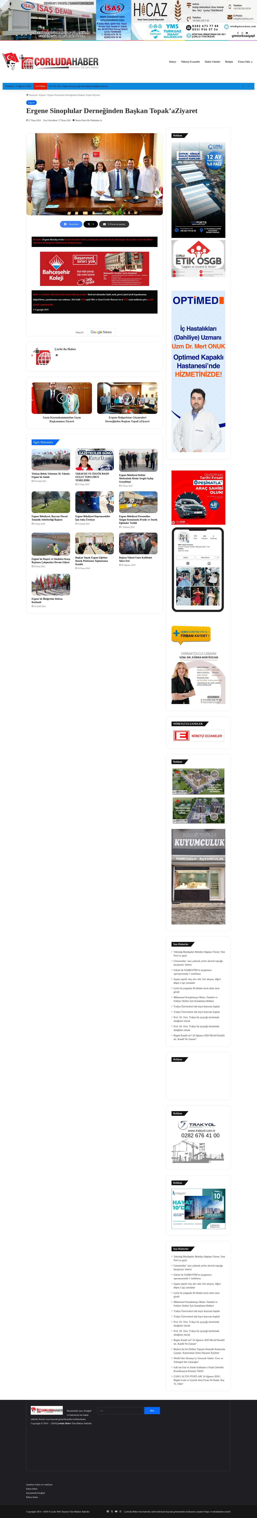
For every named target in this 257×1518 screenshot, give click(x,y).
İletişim (229, 61)
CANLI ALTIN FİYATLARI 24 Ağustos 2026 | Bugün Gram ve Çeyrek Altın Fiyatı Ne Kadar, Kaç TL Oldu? (199, 1380)
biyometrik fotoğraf (35, 1493)
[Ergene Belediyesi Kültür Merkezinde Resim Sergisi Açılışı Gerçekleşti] (138, 460)
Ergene (42, 95)
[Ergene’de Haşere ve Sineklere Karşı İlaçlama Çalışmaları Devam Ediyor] (51, 544)
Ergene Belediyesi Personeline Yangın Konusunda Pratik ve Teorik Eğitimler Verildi (138, 519)
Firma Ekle (244, 61)
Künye (172, 61)
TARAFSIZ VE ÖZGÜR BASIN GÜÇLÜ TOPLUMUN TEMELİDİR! (92, 477)
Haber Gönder (212, 61)
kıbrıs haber (31, 1488)
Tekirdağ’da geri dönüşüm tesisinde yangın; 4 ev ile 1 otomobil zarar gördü (84, 86)
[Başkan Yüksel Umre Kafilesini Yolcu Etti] (138, 543)
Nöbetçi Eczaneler (190, 61)
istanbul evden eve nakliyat (39, 1484)
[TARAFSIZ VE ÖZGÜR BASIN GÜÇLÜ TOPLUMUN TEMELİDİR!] (94, 459)
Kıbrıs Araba (32, 1497)
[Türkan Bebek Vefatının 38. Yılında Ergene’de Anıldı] (51, 459)
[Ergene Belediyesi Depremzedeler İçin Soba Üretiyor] (94, 502)
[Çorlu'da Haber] (51, 62)
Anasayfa (32, 95)
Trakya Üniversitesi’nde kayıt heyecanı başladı (197, 1006)
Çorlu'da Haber (65, 349)
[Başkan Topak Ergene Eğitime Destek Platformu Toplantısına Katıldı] (94, 543)
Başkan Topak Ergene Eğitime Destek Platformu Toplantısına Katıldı (91, 561)
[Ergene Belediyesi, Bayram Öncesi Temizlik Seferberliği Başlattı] (51, 502)
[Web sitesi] (57, 355)
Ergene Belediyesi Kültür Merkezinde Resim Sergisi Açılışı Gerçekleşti (136, 478)
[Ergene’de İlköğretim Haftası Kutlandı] (51, 584)
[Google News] (101, 332)
